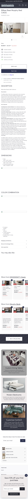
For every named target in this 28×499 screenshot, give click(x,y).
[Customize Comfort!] (14, 411)
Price (2, 43)
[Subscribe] (22, 488)
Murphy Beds (15, 304)
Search (2, 470)
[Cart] (22, 5)
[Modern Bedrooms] (14, 385)
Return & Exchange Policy (7, 244)
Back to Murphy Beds (15, 338)
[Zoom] (22, 36)
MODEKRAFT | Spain (5, 15)
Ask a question (4, 247)
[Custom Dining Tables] (14, 358)
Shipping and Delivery (6, 240)
